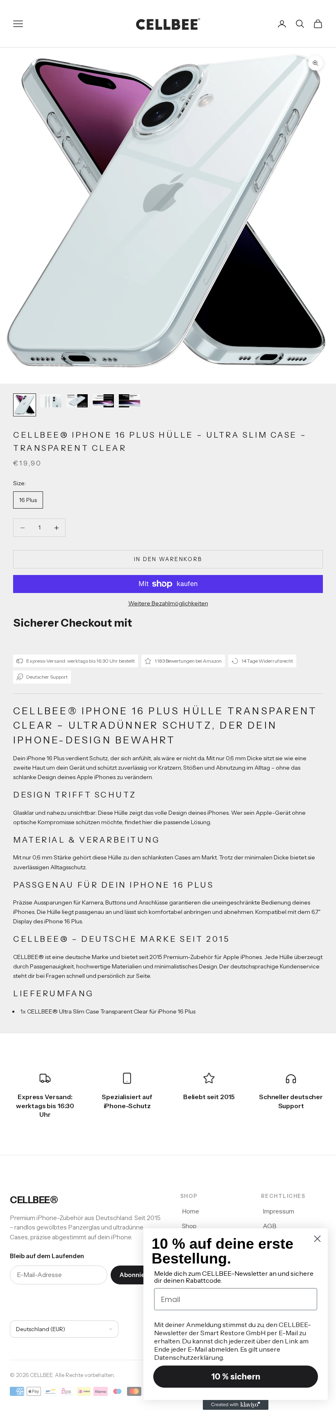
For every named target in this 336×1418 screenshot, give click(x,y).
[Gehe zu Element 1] (24, 404)
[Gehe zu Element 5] (129, 400)
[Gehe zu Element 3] (77, 400)
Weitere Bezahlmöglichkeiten (168, 603)
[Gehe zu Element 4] (103, 400)
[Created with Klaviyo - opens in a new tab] (235, 1405)
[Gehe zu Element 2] (50, 400)
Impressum (278, 1211)
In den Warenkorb (168, 559)
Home (190, 1211)
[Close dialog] (317, 1239)
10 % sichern (235, 1377)
